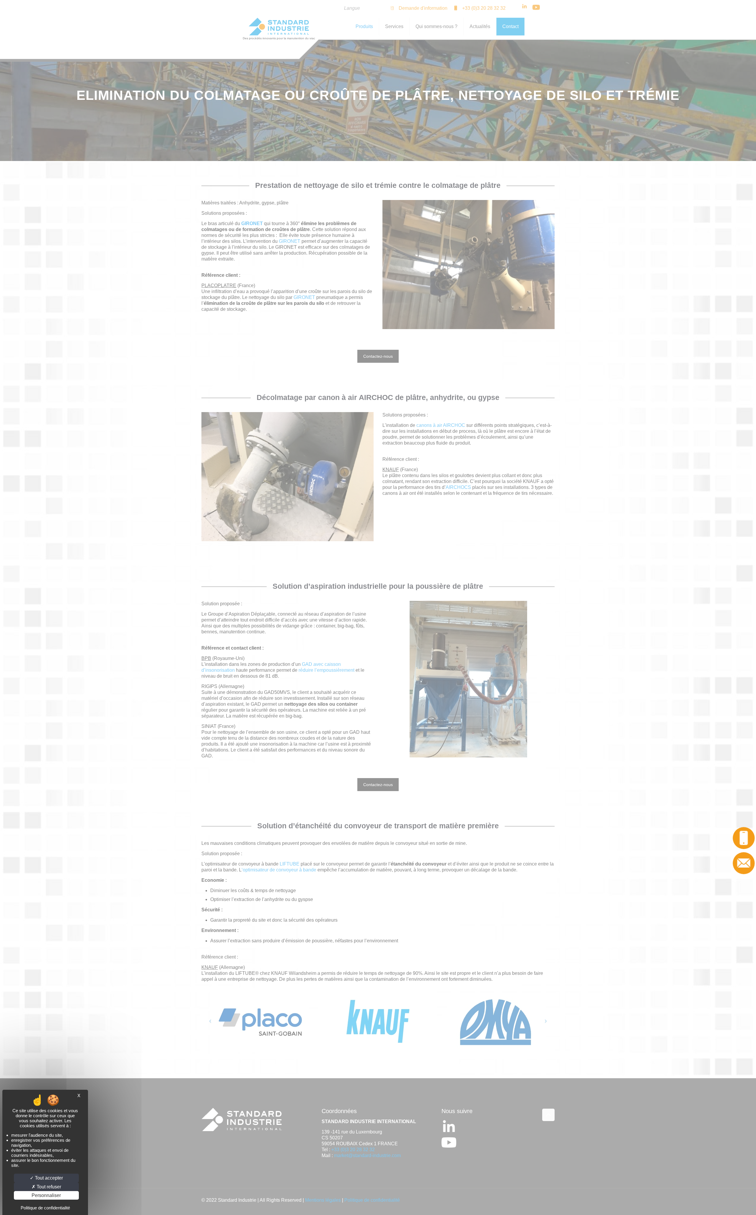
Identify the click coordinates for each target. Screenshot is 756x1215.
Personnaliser (46, 1195)
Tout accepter (48, 1177)
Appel (744, 837)
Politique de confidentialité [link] (45, 1207)
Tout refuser (48, 1186)
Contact (743, 863)
